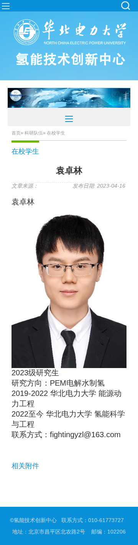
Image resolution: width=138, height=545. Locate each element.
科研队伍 (34, 133)
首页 (16, 133)
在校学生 (25, 151)
